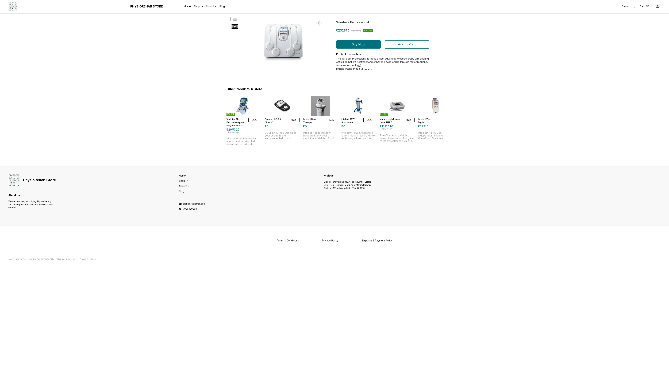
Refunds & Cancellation (68, 259)
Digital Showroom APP (45, 259)
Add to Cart (407, 44)
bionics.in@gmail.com (194, 204)
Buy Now (358, 44)
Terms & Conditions (88, 259)
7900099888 (190, 209)
